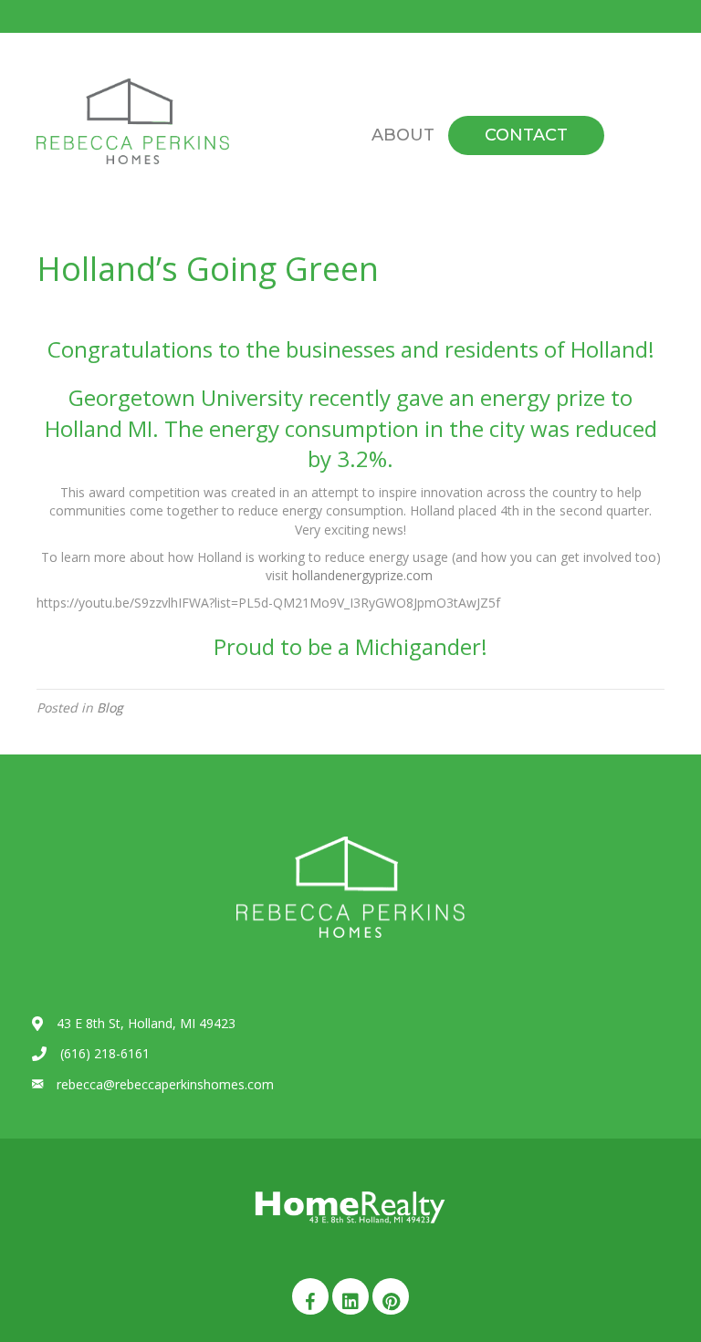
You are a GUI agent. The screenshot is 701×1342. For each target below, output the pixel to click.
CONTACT (526, 135)
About (402, 135)
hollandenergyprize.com (364, 575)
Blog (110, 707)
